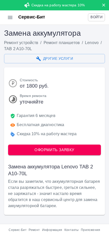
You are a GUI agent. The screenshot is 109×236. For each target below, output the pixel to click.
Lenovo (92, 42)
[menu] (10, 17)
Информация (52, 230)
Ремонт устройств (21, 42)
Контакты (71, 230)
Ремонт (34, 230)
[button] (96, 17)
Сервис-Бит (18, 230)
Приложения (90, 230)
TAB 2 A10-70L (18, 48)
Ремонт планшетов (62, 42)
